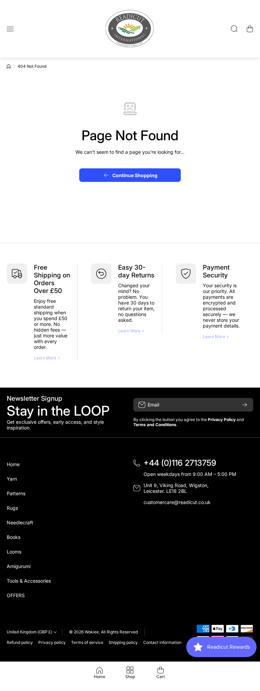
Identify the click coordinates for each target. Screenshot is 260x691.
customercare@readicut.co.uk (177, 502)
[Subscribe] (244, 405)
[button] (249, 28)
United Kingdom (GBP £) (29, 632)
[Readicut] (130, 29)
